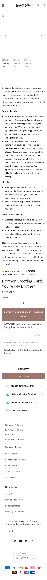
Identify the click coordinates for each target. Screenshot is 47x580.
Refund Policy (11, 466)
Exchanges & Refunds (14, 512)
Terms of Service (12, 471)
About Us (9, 494)
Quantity (5, 298)
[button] (3, 5)
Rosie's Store (26, 577)
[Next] (42, 36)
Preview (23, 369)
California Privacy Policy (15, 460)
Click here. (32, 274)
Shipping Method (12, 506)
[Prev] (5, 36)
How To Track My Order (15, 500)
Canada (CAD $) (22, 558)
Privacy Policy (11, 454)
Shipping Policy (12, 477)
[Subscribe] (39, 531)
